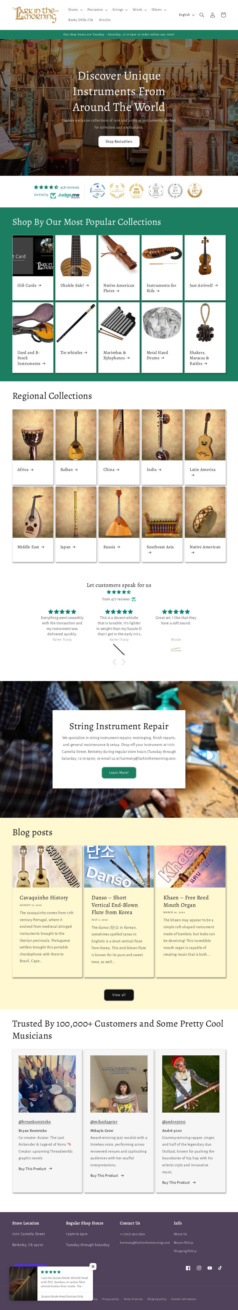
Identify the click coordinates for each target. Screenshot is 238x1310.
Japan (65, 547)
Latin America (203, 469)
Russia (109, 547)
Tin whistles (71, 352)
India (152, 469)
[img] (118, 592)
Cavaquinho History (44, 897)
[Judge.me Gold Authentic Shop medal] (117, 190)
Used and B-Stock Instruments (29, 358)
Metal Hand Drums (157, 355)
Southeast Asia (160, 547)
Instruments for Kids (161, 288)
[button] (74, 10)
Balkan (66, 469)
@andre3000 (174, 1121)
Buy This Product (32, 1169)
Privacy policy (110, 1299)
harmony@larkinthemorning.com (145, 1242)
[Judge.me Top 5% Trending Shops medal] (175, 190)
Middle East (28, 547)
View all (119, 995)
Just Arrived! (201, 285)
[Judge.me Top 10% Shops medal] (194, 190)
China (108, 469)
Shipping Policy (185, 1251)
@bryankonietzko (35, 1121)
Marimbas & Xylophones (114, 355)
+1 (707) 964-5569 (132, 1234)
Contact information (183, 1299)
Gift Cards (26, 285)
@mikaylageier (104, 1121)
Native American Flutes (118, 288)
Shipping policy (157, 1299)
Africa (23, 469)
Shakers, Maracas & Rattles (199, 358)
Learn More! (119, 773)
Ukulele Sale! (72, 285)
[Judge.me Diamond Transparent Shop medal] (97, 190)
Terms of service (133, 1299)
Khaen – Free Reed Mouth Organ (186, 901)
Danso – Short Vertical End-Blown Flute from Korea (115, 905)
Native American (205, 547)
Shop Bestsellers (119, 141)
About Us (180, 1234)
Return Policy (183, 1242)
